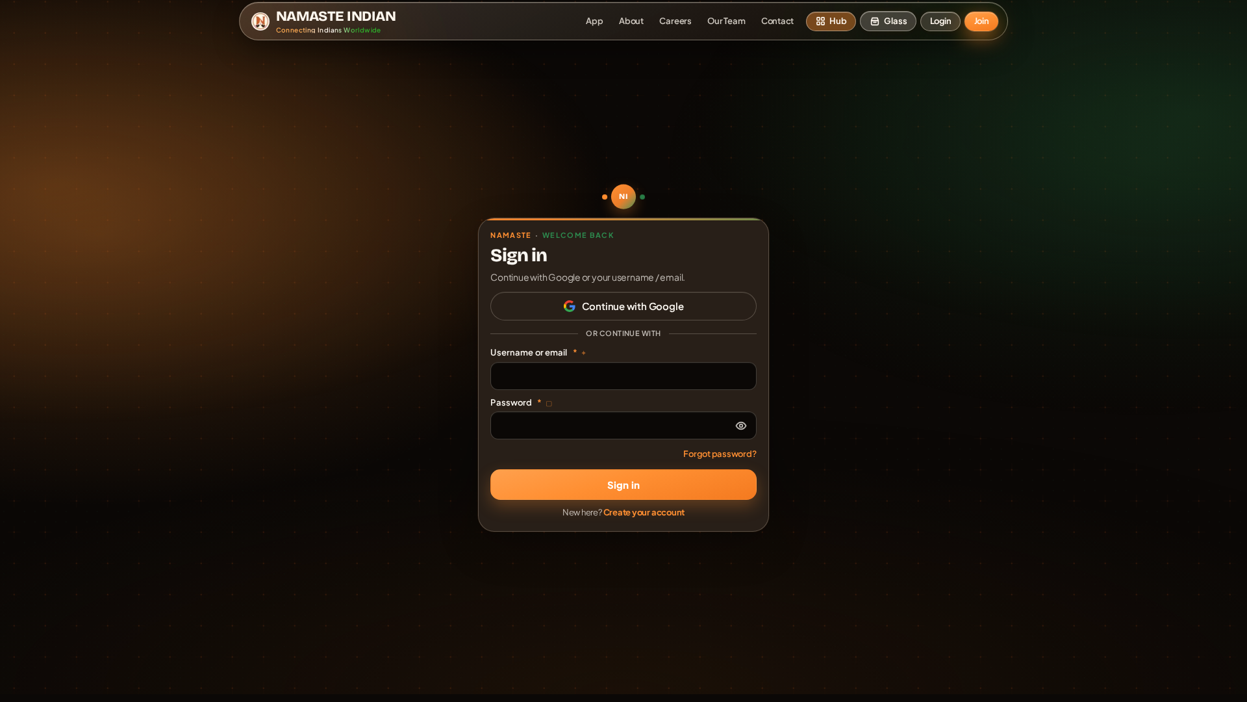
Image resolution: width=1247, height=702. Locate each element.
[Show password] (741, 425)
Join (981, 21)
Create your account (644, 512)
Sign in (623, 484)
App (594, 21)
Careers (675, 21)
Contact (777, 21)
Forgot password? (719, 453)
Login (940, 21)
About (631, 21)
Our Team (726, 21)
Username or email (538, 352)
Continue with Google (633, 306)
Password (521, 402)
